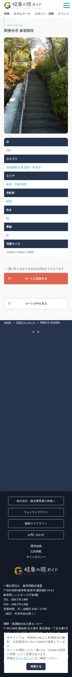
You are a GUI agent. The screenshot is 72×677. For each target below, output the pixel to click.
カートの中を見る (36, 303)
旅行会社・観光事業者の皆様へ (36, 500)
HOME (7, 322)
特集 (7, 13)
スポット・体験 (44, 13)
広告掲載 (36, 551)
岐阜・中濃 (13, 184)
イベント (63, 13)
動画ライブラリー (36, 523)
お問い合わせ (36, 534)
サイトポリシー (36, 556)
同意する (36, 666)
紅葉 (21, 167)
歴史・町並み (32, 167)
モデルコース (22, 13)
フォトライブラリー (36, 512)
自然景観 (11, 167)
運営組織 (36, 546)
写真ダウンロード (25, 322)
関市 (23, 184)
